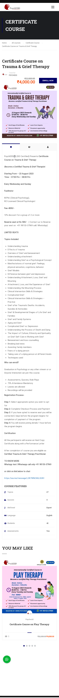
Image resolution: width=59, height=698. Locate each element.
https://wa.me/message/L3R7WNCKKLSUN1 (24, 478)
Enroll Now (48, 81)
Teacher (12, 73)
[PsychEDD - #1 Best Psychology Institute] (12, 7)
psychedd (13, 75)
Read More (29, 586)
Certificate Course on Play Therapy (29, 624)
